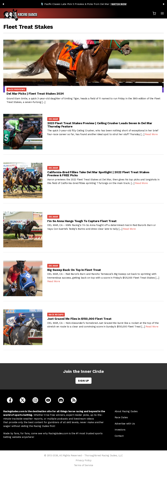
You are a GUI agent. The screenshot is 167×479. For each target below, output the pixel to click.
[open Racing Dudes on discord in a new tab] (61, 399)
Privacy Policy (83, 460)
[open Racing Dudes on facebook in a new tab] (10, 399)
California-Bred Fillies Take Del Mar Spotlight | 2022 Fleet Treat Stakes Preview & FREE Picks (98, 173)
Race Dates (121, 417)
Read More (151, 134)
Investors (120, 429)
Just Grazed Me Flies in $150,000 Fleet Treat (79, 318)
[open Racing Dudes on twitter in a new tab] (22, 399)
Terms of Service (83, 465)
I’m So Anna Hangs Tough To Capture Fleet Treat (81, 221)
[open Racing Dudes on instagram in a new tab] (35, 399)
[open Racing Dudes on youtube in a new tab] (48, 399)
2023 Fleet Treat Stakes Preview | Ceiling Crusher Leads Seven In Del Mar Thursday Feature (99, 124)
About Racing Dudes (126, 411)
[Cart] (154, 13)
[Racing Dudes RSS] (74, 399)
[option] (83, 4)
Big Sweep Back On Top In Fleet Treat (74, 270)
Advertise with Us (125, 423)
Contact (119, 435)
